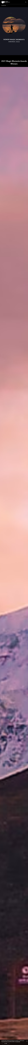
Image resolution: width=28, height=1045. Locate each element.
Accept (5, 1043)
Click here (18, 1041)
